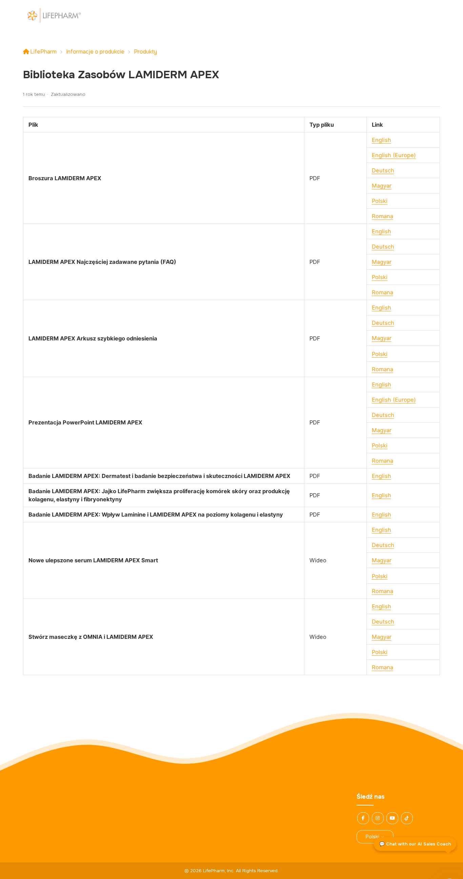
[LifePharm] (54, 15)
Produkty (145, 51)
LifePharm (43, 51)
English (381, 140)
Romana (382, 216)
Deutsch (383, 170)
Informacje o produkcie (95, 51)
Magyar (381, 185)
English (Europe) (394, 155)
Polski (379, 200)
